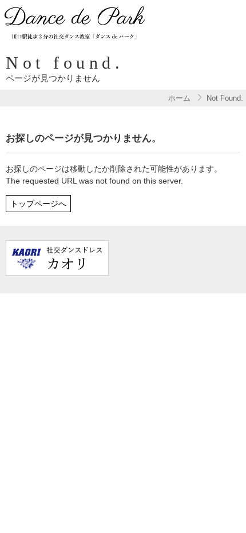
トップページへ (38, 203)
